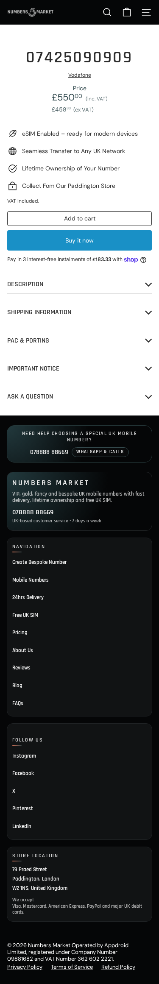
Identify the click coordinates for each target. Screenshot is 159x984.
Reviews (21, 667)
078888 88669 (49, 452)
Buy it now (79, 240)
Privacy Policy (24, 966)
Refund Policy (118, 966)
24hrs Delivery (28, 597)
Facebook (23, 773)
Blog (17, 685)
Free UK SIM (25, 615)
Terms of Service (72, 966)
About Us (22, 650)
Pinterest (22, 808)
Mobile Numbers (30, 580)
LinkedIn (21, 826)
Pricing (20, 632)
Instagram (24, 756)
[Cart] (127, 12)
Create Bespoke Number (39, 562)
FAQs (17, 703)
